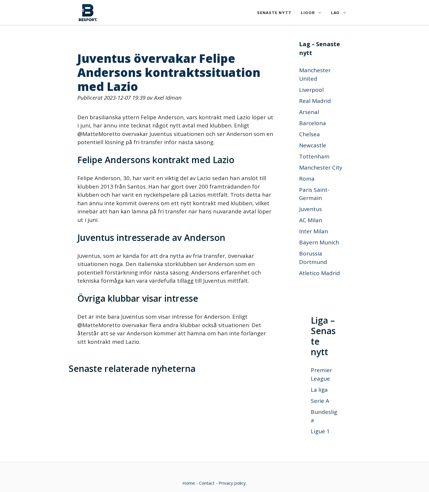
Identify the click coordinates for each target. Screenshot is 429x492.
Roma (307, 178)
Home (188, 483)
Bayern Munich (319, 242)
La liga (319, 389)
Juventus (310, 209)
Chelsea (309, 134)
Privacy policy (232, 483)
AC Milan (310, 220)
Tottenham (314, 156)
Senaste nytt (274, 12)
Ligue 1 (320, 431)
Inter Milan (313, 231)
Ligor (308, 12)
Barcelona (312, 123)
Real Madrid (315, 101)
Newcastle (312, 145)
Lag (335, 12)
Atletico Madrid (319, 273)
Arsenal (309, 112)
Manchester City (320, 167)
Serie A (320, 401)
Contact (206, 483)
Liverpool (311, 90)
